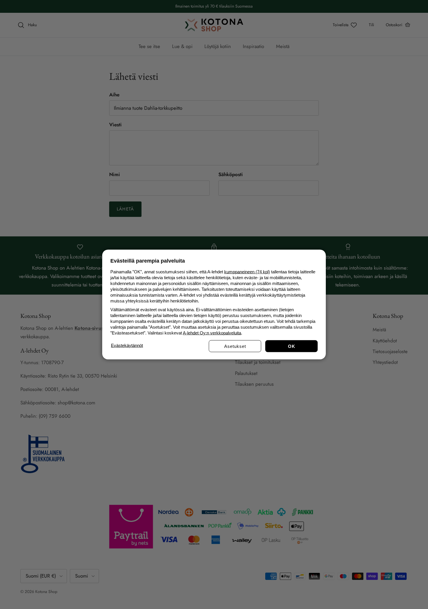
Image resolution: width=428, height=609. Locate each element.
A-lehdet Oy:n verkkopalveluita (212, 332)
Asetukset (235, 346)
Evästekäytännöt (127, 345)
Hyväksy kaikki (291, 346)
